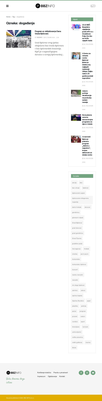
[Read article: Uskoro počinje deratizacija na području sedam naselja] (76, 93)
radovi (83, 316)
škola (74, 347)
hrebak (86, 249)
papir (89, 301)
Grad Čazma (76, 238)
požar (74, 311)
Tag (13, 17)
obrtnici (75, 290)
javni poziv (84, 254)
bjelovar (86, 188)
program (83, 311)
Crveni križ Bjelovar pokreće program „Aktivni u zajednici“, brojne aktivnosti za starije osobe (87, 146)
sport (83, 321)
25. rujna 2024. (50, 37)
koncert (75, 269)
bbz (81, 183)
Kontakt (62, 376)
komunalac (76, 259)
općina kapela (77, 295)
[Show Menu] (7, 5)
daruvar (87, 207)
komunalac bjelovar (79, 264)
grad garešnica (77, 233)
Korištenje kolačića (44, 372)
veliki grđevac (77, 342)
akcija (74, 183)
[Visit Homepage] (49, 5)
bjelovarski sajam (78, 193)
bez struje (75, 188)
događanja (20, 17)
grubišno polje (77, 243)
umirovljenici (76, 332)
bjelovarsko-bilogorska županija (80, 200)
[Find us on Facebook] (81, 373)
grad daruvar (77, 228)
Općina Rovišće (78, 301)
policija (83, 306)
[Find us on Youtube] (93, 373)
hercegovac (76, 249)
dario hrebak (76, 207)
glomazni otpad (77, 217)
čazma (88, 342)
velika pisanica (77, 337)
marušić (75, 280)
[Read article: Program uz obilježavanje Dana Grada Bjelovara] (18, 39)
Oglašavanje (52, 376)
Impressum (41, 376)
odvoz (83, 290)
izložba (74, 254)
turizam (85, 327)
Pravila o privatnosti (60, 372)
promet (74, 316)
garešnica (75, 212)
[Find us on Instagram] (87, 373)
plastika (75, 306)
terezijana (75, 327)
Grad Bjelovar (77, 223)
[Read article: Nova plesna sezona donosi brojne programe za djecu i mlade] (76, 117)
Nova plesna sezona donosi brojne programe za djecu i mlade (87, 119)
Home (8, 17)
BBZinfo (39, 37)
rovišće (75, 321)
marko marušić (77, 275)
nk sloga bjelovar (78, 285)
